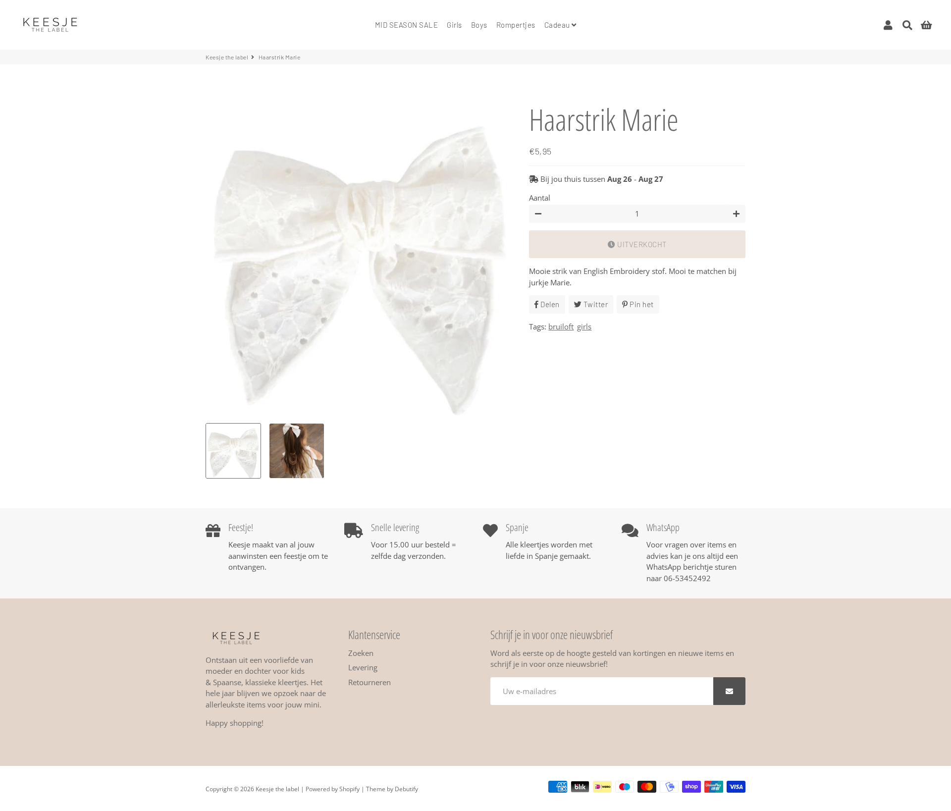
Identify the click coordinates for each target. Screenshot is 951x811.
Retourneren (369, 682)
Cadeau (558, 24)
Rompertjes (515, 24)
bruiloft (561, 326)
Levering (362, 667)
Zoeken (360, 653)
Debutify (406, 789)
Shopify (349, 789)
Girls (454, 24)
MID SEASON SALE (406, 24)
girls (584, 326)
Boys (479, 24)
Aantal (539, 198)
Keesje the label (227, 57)
